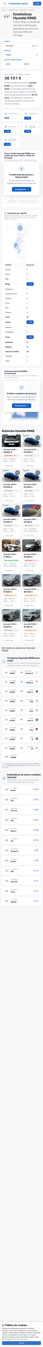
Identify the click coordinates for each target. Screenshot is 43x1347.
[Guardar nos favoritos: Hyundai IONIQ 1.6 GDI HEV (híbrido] (37, 507)
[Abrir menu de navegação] (5, 3)
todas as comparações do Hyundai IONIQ (22, 764)
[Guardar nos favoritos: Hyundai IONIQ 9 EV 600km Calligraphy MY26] (17, 612)
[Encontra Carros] (18, 3)
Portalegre (9, 332)
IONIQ (31, 10)
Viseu (7, 361)
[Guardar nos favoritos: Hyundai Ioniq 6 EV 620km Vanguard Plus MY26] (37, 437)
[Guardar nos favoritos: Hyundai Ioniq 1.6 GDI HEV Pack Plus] (17, 542)
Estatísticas (12, 10)
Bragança (9, 289)
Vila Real (8, 356)
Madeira (8, 327)
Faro (7, 308)
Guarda (8, 312)
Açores (8, 269)
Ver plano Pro (20, 189)
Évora (7, 303)
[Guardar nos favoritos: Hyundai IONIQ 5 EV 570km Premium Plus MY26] (37, 577)
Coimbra (8, 298)
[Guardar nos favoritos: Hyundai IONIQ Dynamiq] (17, 437)
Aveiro (7, 274)
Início (4, 10)
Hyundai (23, 10)
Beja (7, 279)
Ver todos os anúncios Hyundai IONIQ (18, 649)
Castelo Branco (11, 294)
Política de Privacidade (19, 1339)
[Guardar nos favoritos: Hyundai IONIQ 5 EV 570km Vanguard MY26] (17, 577)
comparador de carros (15, 766)
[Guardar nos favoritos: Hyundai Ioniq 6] (37, 542)
